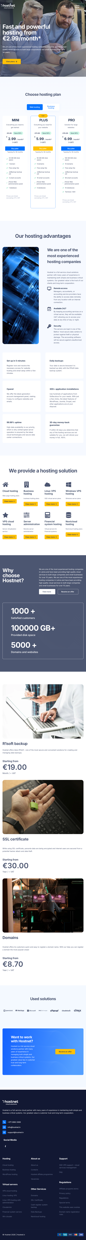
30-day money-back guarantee (59, 423)
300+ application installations (64, 389)
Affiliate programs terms (68, 1189)
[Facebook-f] (5, 1146)
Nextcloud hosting (71, 523)
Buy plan (14, 148)
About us (34, 1165)
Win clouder (7, 1216)
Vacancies (35, 1179)
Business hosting (51, 107)
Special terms (64, 1203)
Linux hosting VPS (10, 1195)
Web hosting (35, 107)
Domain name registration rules (69, 1213)
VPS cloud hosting (8, 523)
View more (8, 501)
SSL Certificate (37, 1200)
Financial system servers (12, 1212)
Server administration (32, 523)
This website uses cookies (69, 1207)
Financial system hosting (53, 523)
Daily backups (56, 361)
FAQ (60, 1172)
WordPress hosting (10, 1174)
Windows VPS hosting (73, 492)
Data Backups (36, 1212)
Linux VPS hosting (50, 492)
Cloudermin (7, 1207)
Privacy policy (64, 1193)
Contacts (34, 1170)
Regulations (63, 1198)
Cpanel (10, 389)
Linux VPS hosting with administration (12, 1201)
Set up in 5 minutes (16, 361)
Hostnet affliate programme (42, 1174)
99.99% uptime (14, 422)
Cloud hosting (10, 491)
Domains (34, 1195)
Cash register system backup (39, 1206)
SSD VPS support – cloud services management (69, 1166)
